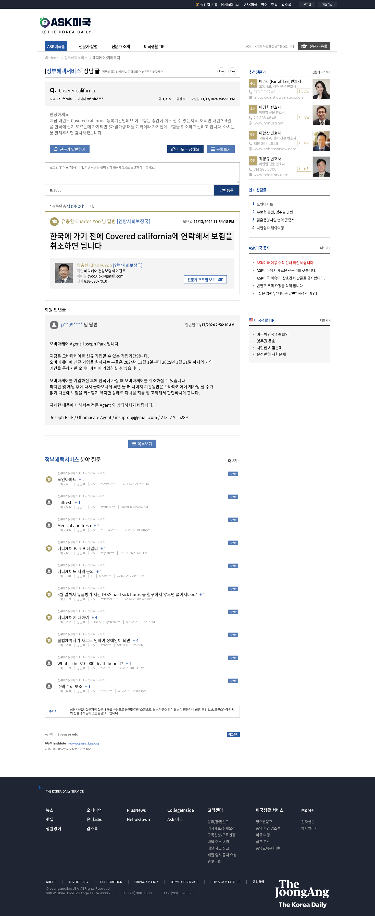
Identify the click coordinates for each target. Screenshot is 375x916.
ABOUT (51, 882)
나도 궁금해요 (188, 149)
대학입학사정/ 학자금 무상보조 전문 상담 (68, 748)
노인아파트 (67, 479)
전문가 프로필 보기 (202, 279)
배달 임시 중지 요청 (222, 854)
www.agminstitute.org (83, 743)
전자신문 (308, 821)
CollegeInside (180, 810)
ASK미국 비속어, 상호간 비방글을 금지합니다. (291, 277)
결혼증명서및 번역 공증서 (276, 219)
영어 (264, 4)
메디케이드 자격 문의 (75, 571)
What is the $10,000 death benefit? (90, 663)
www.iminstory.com (271, 174)
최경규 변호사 (270, 159)
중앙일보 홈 (209, 4)
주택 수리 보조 (69, 686)
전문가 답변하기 (72, 149)
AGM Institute (55, 743)
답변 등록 (226, 190)
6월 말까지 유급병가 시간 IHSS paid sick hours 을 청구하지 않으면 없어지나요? (127, 594)
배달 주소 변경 (218, 841)
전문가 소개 (120, 46)
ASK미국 (250, 4)
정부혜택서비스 (76, 57)
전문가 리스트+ (321, 72)
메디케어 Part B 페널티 (77, 548)
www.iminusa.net (269, 123)
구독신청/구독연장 (221, 834)
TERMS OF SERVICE (184, 882)
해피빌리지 (309, 828)
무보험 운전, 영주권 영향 (275, 211)
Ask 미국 (175, 819)
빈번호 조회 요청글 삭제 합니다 (280, 285)
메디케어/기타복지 (106, 57)
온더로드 (94, 819)
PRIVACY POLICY (146, 882)
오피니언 (94, 810)
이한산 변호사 (270, 133)
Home (54, 57)
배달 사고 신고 (218, 848)
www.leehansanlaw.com (275, 149)
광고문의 (214, 861)
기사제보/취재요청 (221, 828)
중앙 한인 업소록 (268, 828)
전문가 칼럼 (88, 46)
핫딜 (274, 4)
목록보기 (223, 149)
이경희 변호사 (270, 107)
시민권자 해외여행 (270, 227)
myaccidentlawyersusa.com (279, 97)
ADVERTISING (78, 882)
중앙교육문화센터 (269, 848)
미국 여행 (263, 834)
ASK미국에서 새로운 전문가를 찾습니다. (286, 270)
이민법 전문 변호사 (272, 112)
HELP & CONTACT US (225, 882)
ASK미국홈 (56, 46)
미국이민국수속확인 (273, 334)
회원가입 (327, 4)
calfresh (64, 502)
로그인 (307, 4)
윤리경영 (258, 882)
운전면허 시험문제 (271, 354)
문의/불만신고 (218, 821)
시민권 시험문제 (269, 347)
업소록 (286, 4)
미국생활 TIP (154, 46)
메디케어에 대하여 (73, 617)
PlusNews (136, 810)
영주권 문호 (266, 341)
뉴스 (50, 810)
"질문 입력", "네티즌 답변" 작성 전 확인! (287, 293)
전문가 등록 (318, 46)
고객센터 (215, 810)
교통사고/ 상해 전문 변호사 (277, 86)
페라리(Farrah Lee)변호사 (280, 81)
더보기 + (234, 460)
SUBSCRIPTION (111, 882)
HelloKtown (231, 4)
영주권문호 (264, 821)
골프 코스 (263, 841)
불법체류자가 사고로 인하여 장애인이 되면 (93, 640)
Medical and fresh (74, 525)
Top (41, 787)
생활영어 (53, 828)
